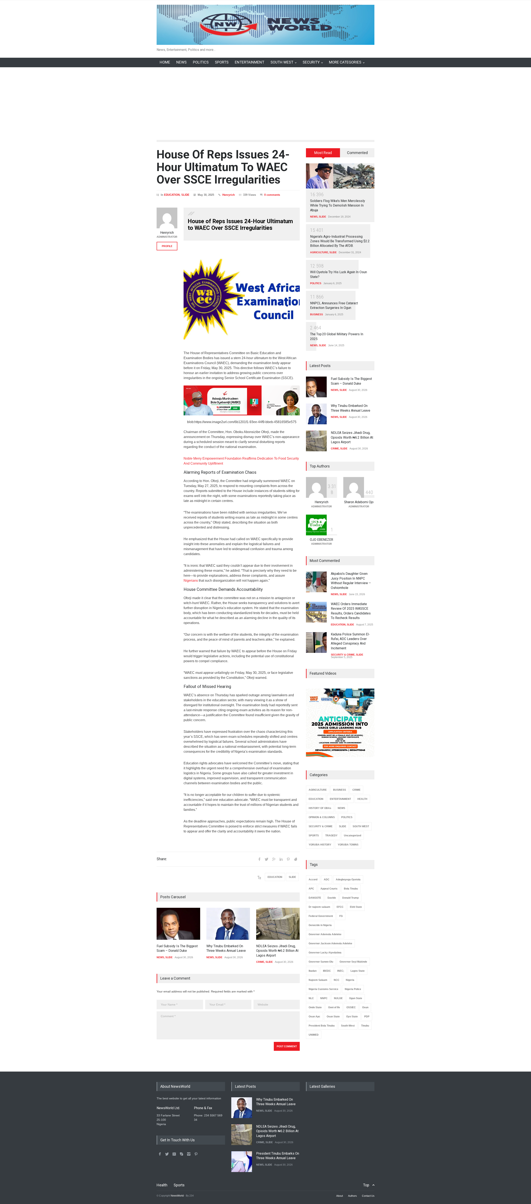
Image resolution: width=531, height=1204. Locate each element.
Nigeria (350, 980)
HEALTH (362, 799)
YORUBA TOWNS (348, 844)
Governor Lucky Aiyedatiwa (325, 952)
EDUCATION (172, 194)
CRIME (260, 962)
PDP (366, 1016)
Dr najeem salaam (319, 906)
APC (311, 888)
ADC (326, 879)
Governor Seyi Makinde (353, 961)
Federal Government (321, 916)
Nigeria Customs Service (323, 989)
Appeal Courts (328, 888)
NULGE (338, 998)
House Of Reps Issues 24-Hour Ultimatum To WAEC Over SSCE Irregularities (223, 167)
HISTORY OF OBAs (320, 808)
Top (366, 1185)
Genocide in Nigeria (320, 925)
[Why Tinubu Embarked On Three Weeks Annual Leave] (228, 924)
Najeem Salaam (318, 980)
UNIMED (314, 1034)
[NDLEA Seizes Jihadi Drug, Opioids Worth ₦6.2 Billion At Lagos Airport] (278, 924)
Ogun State (355, 998)
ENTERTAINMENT (249, 62)
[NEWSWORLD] (265, 40)
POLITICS (201, 62)
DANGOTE (315, 897)
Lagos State (358, 970)
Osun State (333, 1016)
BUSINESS (316, 314)
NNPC (324, 998)
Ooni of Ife (334, 1007)
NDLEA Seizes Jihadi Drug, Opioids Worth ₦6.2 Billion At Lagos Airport (277, 950)
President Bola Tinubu (322, 1025)
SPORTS (222, 62)
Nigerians (191, 580)
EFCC (340, 906)
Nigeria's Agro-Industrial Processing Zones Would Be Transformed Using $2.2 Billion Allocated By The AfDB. (340, 241)
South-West (348, 1025)
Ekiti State (356, 906)
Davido (332, 897)
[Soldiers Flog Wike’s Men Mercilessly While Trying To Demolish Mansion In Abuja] (340, 175)
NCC (336, 980)
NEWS (181, 62)
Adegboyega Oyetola (348, 879)
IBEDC (327, 970)
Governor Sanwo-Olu (321, 961)
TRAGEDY (331, 835)
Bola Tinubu (351, 888)
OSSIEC (351, 1007)
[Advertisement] (265, 98)
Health (162, 1185)
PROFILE (167, 246)
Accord (313, 879)
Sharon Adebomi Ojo (359, 502)
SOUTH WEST (281, 62)
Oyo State (352, 1016)
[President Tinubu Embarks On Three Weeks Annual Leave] (241, 1161)
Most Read (323, 152)
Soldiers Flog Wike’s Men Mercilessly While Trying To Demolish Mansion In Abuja (337, 205)
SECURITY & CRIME (343, 654)
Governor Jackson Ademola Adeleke (330, 943)
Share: (162, 859)
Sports (179, 1185)
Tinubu (365, 1025)
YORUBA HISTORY (320, 844)
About (339, 1195)
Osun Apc (314, 1016)
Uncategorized (352, 835)
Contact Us (368, 1195)
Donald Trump (350, 897)
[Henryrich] (167, 218)
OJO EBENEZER (321, 540)
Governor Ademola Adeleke (325, 934)
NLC (311, 998)
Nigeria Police (353, 989)
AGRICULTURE (319, 252)
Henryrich (228, 194)
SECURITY (311, 62)
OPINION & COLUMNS (322, 817)
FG (341, 916)
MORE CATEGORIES (345, 62)
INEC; (340, 970)
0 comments (272, 194)
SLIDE (185, 194)
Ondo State (315, 1007)
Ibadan (313, 970)
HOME (165, 62)
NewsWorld (177, 1195)
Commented (357, 152)
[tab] (323, 154)
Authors (352, 1195)
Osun (365, 1007)
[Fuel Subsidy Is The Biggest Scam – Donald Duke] (178, 924)
